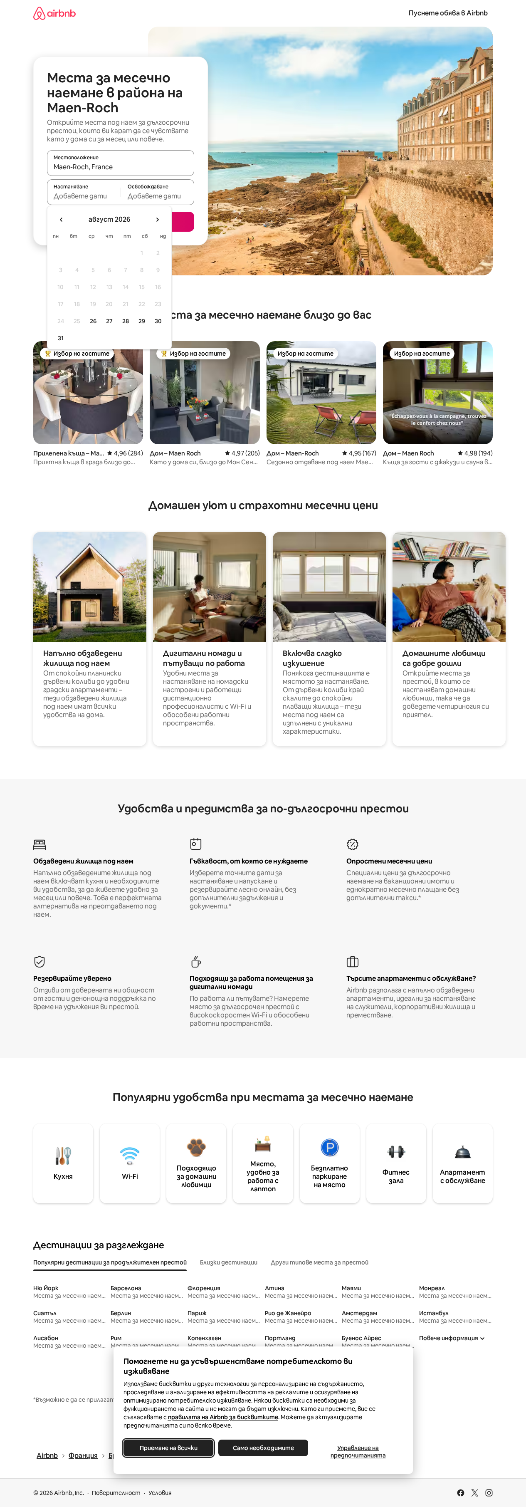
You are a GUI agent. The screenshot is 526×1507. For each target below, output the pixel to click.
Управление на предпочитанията (357, 1451)
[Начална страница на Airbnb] (54, 13)
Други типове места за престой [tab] (319, 1262)
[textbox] (84, 196)
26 (93, 321)
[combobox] (121, 167)
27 (109, 321)
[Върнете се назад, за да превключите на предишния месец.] (61, 219)
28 (125, 321)
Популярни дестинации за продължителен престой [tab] (110, 1262)
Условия (160, 1493)
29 (141, 321)
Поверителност (116, 1493)
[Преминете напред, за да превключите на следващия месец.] (157, 219)
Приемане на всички (168, 1448)
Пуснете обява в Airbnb (448, 13)
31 (61, 338)
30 (158, 321)
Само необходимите (263, 1448)
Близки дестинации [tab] (228, 1262)
